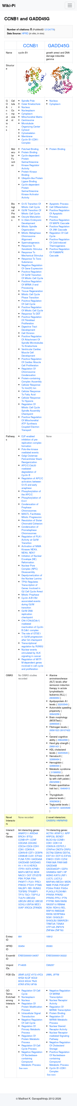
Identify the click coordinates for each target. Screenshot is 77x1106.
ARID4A (34, 833)
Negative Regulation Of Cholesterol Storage (59, 1045)
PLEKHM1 (61, 891)
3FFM (56, 974)
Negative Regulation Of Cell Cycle (31, 1021)
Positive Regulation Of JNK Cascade (59, 228)
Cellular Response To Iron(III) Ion (30, 386)
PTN (64, 898)
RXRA (49, 914)
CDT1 (31, 852)
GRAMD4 (51, 872)
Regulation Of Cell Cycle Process (30, 1047)
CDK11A (57, 843)
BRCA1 (22, 836)
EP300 (38, 856)
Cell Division (27, 333)
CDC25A (22, 843)
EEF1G (59, 856)
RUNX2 (37, 888)
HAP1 (60, 872)
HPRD (25, 33)
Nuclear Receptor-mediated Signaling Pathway (59, 1036)
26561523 (54, 730)
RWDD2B (59, 910)
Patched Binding (29, 149)
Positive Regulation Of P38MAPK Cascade (59, 252)
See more (23, 1068)
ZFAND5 (37, 907)
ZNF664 (50, 930)
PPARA (50, 894)
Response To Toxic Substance (31, 260)
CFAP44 (50, 849)
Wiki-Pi (8, 5)
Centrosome (27, 120)
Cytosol (25, 129)
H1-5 (26, 865)
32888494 (54, 759)
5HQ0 (21, 977)
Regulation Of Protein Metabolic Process (30, 1039)
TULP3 (21, 898)
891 (20, 936)
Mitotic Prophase (30, 594)
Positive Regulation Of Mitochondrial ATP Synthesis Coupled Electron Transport (31, 423)
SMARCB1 (63, 920)
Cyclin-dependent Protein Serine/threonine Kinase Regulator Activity (30, 162)
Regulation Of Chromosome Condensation (28, 372)
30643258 (54, 714)
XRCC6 (28, 907)
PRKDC (22, 885)
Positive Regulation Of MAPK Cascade (59, 221)
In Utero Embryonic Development (31, 221)
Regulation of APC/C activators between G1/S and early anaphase (32, 483)
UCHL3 (22, 904)
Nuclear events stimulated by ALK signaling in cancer (31, 653)
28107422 (65, 730)
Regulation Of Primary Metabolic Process (30, 1029)
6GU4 (28, 981)
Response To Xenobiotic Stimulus (31, 247)
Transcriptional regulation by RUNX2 (32, 644)
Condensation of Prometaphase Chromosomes (29, 530)
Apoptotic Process (59, 203)
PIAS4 (64, 888)
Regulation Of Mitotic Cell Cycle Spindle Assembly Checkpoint (30, 408)
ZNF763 (59, 930)
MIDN (68, 881)
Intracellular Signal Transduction (31, 1014)
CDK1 (21, 849)
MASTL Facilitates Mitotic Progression (31, 515)
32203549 (63, 704)
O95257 (50, 965)
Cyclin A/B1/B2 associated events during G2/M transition (30, 602)
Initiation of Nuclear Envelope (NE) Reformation (31, 559)
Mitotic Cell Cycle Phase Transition (30, 295)
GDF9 (64, 868)
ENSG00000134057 (28, 955)
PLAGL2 (50, 891)
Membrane (26, 136)
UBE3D (39, 901)
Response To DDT (30, 313)
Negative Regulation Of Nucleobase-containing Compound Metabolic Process (31, 1058)
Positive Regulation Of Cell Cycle (31, 302)
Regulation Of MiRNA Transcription (60, 1008)
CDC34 (22, 846)
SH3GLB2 (51, 920)
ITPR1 (21, 868)
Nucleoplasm (28, 110)
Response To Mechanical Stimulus (32, 253)
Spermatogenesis (30, 242)
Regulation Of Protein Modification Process (31, 1007)
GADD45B (23, 862)
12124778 (49, 29)
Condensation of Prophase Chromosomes (29, 507)
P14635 (22, 965)
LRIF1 (64, 875)
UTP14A (50, 927)
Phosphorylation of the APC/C (31, 492)
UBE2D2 (30, 898)
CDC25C (32, 843)
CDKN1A (29, 849)
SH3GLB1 (58, 917)
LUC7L (49, 878)
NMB (48, 885)
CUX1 (31, 856)
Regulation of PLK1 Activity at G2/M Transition (31, 540)
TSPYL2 (35, 894)
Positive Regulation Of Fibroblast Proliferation (31, 320)
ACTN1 (50, 833)
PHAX (57, 888)
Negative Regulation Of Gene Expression (32, 266)
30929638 (54, 801)
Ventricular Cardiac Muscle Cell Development (31, 352)
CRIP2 (67, 849)
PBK (20, 878)
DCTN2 (50, 852)
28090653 (54, 698)
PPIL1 (58, 898)
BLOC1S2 (51, 839)
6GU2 (34, 977)
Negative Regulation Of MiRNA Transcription (59, 994)
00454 (21, 946)
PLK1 (31, 881)
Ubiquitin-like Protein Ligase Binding (32, 179)
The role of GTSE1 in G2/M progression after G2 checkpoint (31, 637)
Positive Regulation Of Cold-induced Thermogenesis (59, 242)
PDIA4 (49, 888)
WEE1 (37, 904)
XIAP (21, 907)
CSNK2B (23, 856)
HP (65, 872)
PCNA (27, 878)
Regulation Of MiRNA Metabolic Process (58, 1019)
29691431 (54, 746)
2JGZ (27, 974)
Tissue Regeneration (32, 291)
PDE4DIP (64, 885)
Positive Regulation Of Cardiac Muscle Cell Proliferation (31, 362)
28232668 (54, 782)
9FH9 (34, 984)
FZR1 (28, 859)
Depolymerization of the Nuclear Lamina (31, 576)
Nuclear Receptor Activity (58, 1001)
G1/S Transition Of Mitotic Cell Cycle (31, 205)
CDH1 (36, 846)
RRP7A (50, 910)
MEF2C (29, 872)
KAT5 (28, 868)
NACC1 (22, 875)
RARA (63, 901)
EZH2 (64, 859)
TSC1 (27, 894)
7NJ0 (34, 981)
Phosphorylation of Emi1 (31, 499)
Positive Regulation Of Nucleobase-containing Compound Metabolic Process (59, 1058)
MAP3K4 (51, 881)
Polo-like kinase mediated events (30, 450)
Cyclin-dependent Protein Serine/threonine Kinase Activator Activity (30, 191)
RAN (57, 901)
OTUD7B (36, 875)
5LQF (28, 977)
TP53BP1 (33, 891)
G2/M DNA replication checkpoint (27, 614)
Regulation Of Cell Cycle (58, 234)
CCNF (33, 839)
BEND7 (60, 836)
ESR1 (58, 859)
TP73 (21, 894)
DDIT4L (67, 852)
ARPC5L (50, 836)
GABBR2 (51, 820)
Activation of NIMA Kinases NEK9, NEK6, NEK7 (31, 549)
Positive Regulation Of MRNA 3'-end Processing (31, 284)
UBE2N (22, 901)
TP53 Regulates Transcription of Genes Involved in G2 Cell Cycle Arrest (32, 586)
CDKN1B (23, 852)
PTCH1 (30, 885)
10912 (49, 936)
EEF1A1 (50, 856)
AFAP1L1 (59, 833)
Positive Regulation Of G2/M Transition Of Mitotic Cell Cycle (32, 275)
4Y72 (34, 974)
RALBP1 (22, 888)
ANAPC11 (23, 833)
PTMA (38, 885)
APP (67, 833)
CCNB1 (30, 45)
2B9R (21, 974)
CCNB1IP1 (24, 839)
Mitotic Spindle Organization (29, 228)
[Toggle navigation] (70, 5)
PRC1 (38, 881)
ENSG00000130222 (56, 955)
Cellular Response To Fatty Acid (30, 392)
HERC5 (33, 865)
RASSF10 (51, 904)
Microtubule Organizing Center (30, 125)
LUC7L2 (58, 878)
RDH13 (56, 907)
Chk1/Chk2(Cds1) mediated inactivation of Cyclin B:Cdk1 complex (32, 625)
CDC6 (29, 846)
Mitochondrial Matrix (31, 116)
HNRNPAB (62, 820)
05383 (49, 946)
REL (63, 907)
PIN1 (33, 878)
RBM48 (61, 904)
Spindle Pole (28, 100)
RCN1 (49, 907)
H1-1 (20, 865)
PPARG (50, 898)
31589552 (56, 772)
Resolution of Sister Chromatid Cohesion (31, 522)
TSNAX (60, 923)
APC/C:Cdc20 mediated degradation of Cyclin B (28, 470)
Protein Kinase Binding (29, 173)
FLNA (21, 859)
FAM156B (62, 862)
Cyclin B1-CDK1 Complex (29, 141)
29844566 (63, 740)
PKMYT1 (23, 881)
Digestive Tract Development (29, 328)
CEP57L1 (61, 846)
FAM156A (51, 862)
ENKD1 (50, 859)
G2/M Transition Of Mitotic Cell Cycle (31, 211)
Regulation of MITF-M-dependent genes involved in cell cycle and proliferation (32, 664)
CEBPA (39, 852)
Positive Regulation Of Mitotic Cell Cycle (32, 308)
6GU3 (21, 981)
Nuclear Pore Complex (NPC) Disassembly (29, 569)
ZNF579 (60, 927)
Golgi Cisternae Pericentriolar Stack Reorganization (31, 459)
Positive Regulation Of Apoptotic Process (59, 213)
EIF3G (67, 856)
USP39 (30, 904)
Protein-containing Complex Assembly (31, 380)
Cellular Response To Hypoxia (30, 399)
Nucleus (25, 107)
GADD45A (36, 859)
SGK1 (49, 917)
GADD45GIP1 (53, 868)
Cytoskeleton (28, 133)
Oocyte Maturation (31, 216)
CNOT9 (59, 849)
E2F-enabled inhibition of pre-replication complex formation (31, 441)
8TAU (27, 984)
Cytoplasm (27, 113)
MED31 (60, 881)
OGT (29, 875)
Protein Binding (29, 152)
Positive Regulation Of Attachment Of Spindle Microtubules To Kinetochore (32, 341)
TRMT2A (51, 923)
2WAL (49, 974)
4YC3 (40, 974)
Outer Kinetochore (30, 104)
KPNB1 (36, 868)
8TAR (21, 984)
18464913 (65, 788)
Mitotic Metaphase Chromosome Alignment (31, 236)
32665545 (54, 723)
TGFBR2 (22, 891)
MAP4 (21, 872)
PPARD (59, 894)
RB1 (30, 888)
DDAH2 (58, 852)
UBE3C (30, 901)
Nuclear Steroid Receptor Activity (58, 1027)
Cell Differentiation (58, 207)
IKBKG (49, 875)
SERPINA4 (59, 914)
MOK (36, 872)
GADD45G (58, 45)
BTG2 (30, 836)
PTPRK (50, 901)
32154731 (54, 807)
